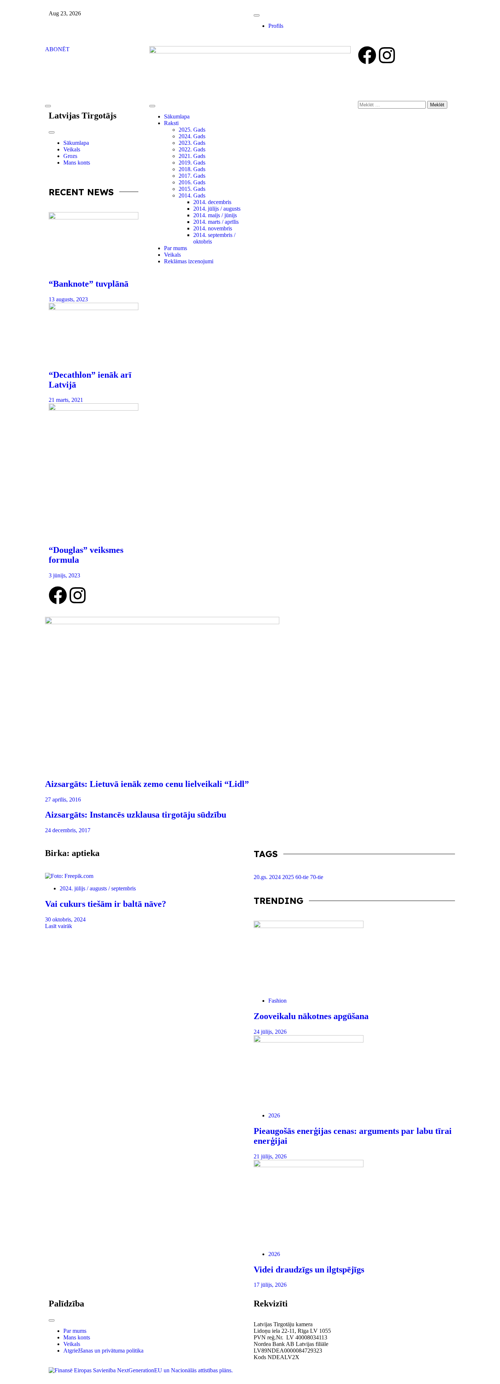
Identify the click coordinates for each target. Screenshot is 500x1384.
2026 (274, 1115)
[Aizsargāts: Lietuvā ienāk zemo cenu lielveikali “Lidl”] (250, 694)
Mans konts (76, 162)
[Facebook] (367, 55)
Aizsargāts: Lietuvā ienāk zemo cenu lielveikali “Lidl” (147, 784)
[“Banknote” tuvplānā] (93, 242)
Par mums (175, 248)
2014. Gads (192, 195)
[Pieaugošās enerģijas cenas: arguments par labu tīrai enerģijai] (354, 1070)
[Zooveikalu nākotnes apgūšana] (354, 956)
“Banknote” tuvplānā (88, 284)
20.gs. (261, 877)
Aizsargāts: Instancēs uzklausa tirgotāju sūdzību (135, 814)
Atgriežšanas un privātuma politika (103, 1350)
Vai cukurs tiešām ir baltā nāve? (105, 904)
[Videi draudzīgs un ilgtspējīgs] (354, 1202)
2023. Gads (192, 143)
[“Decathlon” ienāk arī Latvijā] (93, 333)
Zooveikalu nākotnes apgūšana (311, 1016)
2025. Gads (192, 130)
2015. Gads (192, 189)
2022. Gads (192, 149)
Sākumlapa (76, 143)
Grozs (70, 156)
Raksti (171, 123)
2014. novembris (212, 228)
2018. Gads (192, 169)
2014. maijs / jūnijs (215, 215)
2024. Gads (192, 136)
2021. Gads (192, 156)
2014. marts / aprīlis (216, 222)
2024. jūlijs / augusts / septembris (98, 888)
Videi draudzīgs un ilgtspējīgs (309, 1269)
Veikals (71, 149)
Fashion (277, 1001)
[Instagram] (387, 55)
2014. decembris (212, 202)
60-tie (302, 877)
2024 (275, 877)
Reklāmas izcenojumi (188, 261)
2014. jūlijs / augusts (216, 208)
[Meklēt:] (392, 104)
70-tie (316, 877)
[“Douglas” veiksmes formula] (93, 470)
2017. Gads (192, 176)
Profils (275, 26)
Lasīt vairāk (58, 926)
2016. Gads (192, 182)
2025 (288, 877)
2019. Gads (192, 162)
